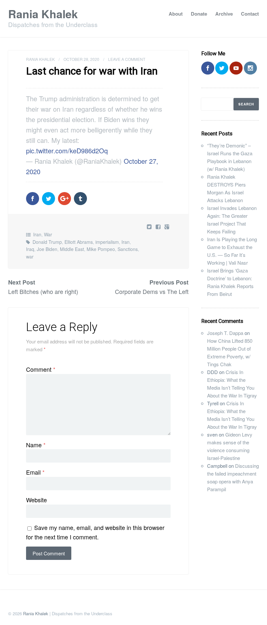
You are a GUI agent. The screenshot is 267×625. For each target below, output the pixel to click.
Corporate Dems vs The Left (152, 291)
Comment (40, 369)
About (176, 13)
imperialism (107, 242)
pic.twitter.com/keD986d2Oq (67, 150)
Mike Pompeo (101, 249)
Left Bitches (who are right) (43, 291)
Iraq (30, 249)
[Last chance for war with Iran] (159, 226)
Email (35, 472)
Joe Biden (47, 249)
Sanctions (128, 249)
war (30, 256)
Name (36, 444)
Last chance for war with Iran (92, 71)
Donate (199, 13)
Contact (250, 13)
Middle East (72, 249)
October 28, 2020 (81, 59)
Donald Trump (47, 242)
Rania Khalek (43, 13)
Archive (224, 13)
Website (36, 499)
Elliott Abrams (78, 242)
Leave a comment (126, 59)
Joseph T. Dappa (225, 332)
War (48, 234)
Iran (37, 234)
